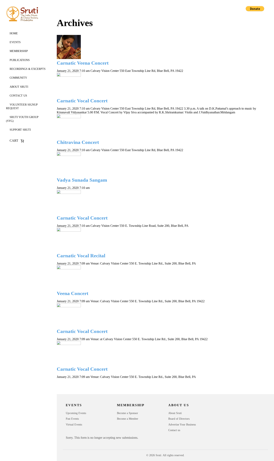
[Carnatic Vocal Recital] (160, 240)
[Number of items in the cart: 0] (22, 141)
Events (15, 42)
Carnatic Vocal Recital (81, 255)
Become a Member (127, 418)
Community (18, 77)
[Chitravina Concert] (160, 126)
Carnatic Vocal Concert (82, 100)
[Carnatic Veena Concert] (160, 47)
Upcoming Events (76, 413)
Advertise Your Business (182, 424)
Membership (19, 51)
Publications (20, 60)
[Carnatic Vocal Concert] (160, 85)
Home (14, 33)
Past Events (72, 418)
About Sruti (19, 86)
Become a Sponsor (127, 413)
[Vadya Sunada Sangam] (160, 164)
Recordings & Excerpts (28, 68)
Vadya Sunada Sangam (82, 180)
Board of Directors (179, 418)
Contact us (18, 95)
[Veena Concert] (160, 277)
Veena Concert (72, 293)
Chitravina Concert (78, 142)
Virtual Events (74, 424)
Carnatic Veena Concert (83, 63)
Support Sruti (20, 129)
